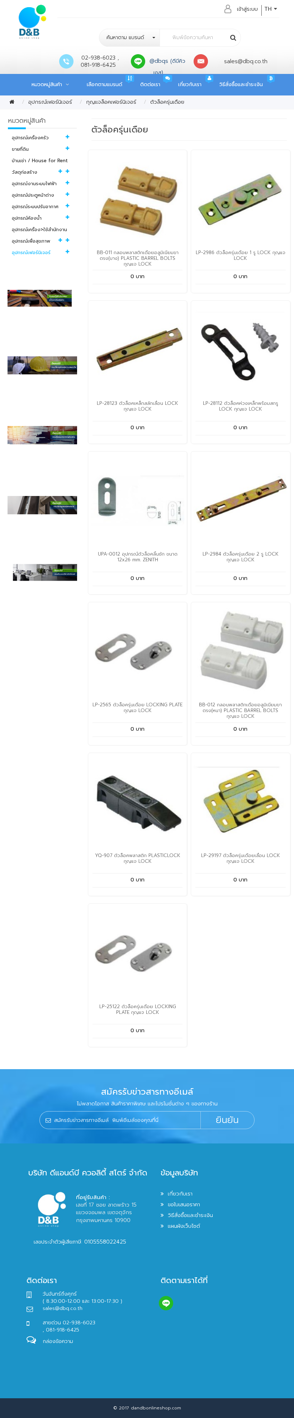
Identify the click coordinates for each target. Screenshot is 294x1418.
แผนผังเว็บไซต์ (184, 1226)
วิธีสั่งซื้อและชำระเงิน (241, 84)
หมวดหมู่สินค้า (49, 84)
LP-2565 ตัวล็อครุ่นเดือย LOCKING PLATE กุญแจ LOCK (137, 707)
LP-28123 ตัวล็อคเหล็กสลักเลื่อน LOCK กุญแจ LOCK (137, 406)
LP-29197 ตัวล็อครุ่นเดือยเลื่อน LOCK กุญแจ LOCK (240, 858)
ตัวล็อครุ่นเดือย (167, 102)
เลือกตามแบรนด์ (104, 84)
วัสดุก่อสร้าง (24, 172)
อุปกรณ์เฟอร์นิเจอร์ (50, 102)
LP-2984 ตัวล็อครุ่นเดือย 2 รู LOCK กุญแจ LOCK (241, 557)
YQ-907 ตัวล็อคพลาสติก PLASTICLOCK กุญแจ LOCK (137, 858)
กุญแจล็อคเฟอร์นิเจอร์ (111, 102)
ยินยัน (227, 1120)
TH (269, 9)
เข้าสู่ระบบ (247, 9)
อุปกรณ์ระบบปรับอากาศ (35, 206)
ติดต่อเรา (150, 84)
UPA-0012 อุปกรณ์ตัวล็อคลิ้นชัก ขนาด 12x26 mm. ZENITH (137, 557)
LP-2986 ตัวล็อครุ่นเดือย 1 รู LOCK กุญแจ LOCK (240, 255)
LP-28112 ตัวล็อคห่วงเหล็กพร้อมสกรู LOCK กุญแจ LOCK (240, 406)
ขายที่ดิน (20, 149)
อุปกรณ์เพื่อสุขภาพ (31, 241)
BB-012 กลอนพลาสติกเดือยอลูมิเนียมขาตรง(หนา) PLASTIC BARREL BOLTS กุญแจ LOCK (240, 710)
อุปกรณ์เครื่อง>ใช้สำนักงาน (39, 229)
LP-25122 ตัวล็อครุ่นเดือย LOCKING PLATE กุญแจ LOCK (137, 1009)
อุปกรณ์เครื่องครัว (30, 137)
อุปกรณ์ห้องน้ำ (27, 218)
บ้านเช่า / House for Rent (40, 160)
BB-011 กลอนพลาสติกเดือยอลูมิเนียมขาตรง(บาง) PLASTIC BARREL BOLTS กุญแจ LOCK (138, 258)
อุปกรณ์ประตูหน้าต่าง (33, 195)
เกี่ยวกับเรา (189, 84)
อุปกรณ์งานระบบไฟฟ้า (34, 183)
